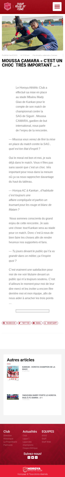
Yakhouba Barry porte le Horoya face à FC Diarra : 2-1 (39, 396)
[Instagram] (36, 457)
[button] (57, 6)
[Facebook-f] (29, 457)
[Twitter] (32, 457)
